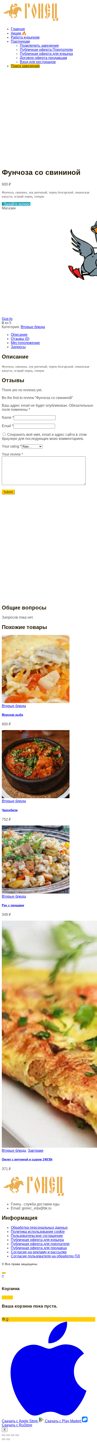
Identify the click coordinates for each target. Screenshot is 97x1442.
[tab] (53, 335)
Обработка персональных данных (39, 1227)
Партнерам (20, 41)
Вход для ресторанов (38, 62)
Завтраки (35, 1150)
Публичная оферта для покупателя (40, 1244)
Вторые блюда (33, 327)
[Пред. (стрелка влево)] (3, 1439)
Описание (19, 335)
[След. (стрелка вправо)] (8, 1439)
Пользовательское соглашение (37, 1236)
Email (7, 426)
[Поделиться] (8, 1435)
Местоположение (25, 343)
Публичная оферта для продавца (39, 1248)
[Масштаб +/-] (17, 1435)
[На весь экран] (12, 1435)
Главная (18, 29)
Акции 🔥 (18, 33)
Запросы (18, 347)
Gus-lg (7, 319)
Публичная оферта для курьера (46, 54)
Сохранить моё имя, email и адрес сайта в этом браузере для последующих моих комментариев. (44, 437)
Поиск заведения (25, 66)
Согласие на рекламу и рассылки (39, 1252)
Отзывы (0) (20, 339)
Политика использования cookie (38, 1232)
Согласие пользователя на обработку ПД (45, 1256)
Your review (12, 454)
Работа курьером (25, 37)
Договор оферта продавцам (43, 58)
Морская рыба (12, 714)
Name (8, 417)
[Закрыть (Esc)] (3, 1435)
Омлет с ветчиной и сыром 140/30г (27, 1159)
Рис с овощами (13, 905)
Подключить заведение (39, 45)
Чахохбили (10, 810)
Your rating (11, 446)
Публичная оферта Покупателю (46, 50)
